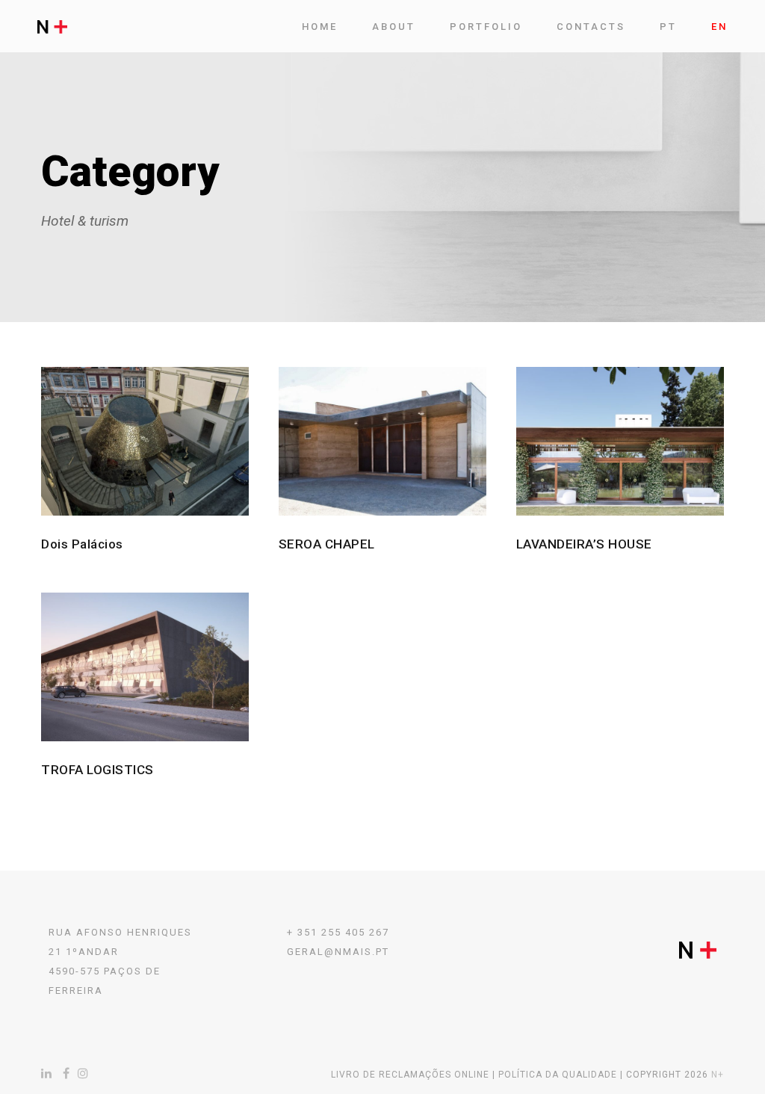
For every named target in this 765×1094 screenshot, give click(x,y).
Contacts (591, 26)
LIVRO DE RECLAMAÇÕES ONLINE (410, 1074)
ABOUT (393, 26)
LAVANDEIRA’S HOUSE (584, 544)
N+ (717, 1074)
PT (668, 26)
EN (719, 26)
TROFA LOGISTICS (97, 769)
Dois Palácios (82, 544)
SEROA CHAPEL (327, 544)
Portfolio (486, 26)
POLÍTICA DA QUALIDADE (557, 1074)
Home (320, 26)
